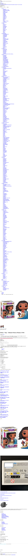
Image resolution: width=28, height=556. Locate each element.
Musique (4, 30)
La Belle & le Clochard (6, 139)
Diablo (4, 249)
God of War (4, 255)
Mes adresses (9, 4)
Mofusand (4, 72)
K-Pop (4, 275)
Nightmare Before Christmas (6, 200)
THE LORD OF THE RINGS (6, 184)
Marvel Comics (5, 29)
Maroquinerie (4, 44)
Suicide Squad (5, 233)
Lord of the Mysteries (5, 105)
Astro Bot (4, 244)
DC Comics (4, 25)
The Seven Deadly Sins (6, 118)
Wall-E (4, 154)
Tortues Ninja (4, 205)
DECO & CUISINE (5, 77)
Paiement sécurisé (4, 514)
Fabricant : (1, 334)
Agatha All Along (5, 211)
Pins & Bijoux (4, 40)
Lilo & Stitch (4, 143)
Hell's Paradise (5, 99)
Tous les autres (5, 278)
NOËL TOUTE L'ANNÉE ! (6, 10)
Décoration (4, 42)
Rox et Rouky (4, 151)
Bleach (4, 86)
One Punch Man (5, 111)
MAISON (4, 125)
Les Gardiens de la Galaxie (6, 227)
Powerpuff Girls (5, 171)
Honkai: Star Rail (5, 256)
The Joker (4, 235)
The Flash (4, 234)
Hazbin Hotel (4, 167)
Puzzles (4, 284)
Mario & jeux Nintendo (6, 259)
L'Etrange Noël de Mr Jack (6, 137)
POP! (3, 23)
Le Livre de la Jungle (5, 141)
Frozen (4, 134)
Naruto (4, 109)
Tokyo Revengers (5, 120)
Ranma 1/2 (4, 113)
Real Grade (4, 52)
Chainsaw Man (5, 88)
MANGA (4, 18)
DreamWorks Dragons (5, 191)
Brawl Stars (4, 246)
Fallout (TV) (4, 163)
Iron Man (4, 226)
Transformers (4, 206)
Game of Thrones (5, 165)
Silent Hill (4, 267)
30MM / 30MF (5, 49)
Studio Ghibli (4, 289)
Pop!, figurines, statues (5, 38)
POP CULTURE (5, 12)
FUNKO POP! (5, 78)
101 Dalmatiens (5, 128)
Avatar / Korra (5, 158)
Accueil (3, 8)
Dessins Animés (5, 26)
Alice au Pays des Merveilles (6, 129)
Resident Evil (4, 266)
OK (7, 7)
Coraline (4, 189)
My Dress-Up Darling (5, 108)
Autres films (4, 156)
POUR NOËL (5, 127)
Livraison (3, 513)
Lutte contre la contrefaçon (5, 523)
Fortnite (4, 254)
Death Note (4, 91)
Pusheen (4, 74)
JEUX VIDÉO (5, 17)
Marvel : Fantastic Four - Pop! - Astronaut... (4, 417)
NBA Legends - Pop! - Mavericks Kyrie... (3, 403)
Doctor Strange (5, 220)
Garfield (4, 166)
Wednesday (4, 181)
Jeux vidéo (4, 28)
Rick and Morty (5, 172)
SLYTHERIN (4, 36)
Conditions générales (4, 515)
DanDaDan (4, 90)
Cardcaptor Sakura (5, 89)
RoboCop (4, 202)
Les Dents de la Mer (5, 190)
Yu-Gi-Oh (4, 271)
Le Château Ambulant (5, 61)
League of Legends (5, 258)
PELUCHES (4, 56)
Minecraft (4, 261)
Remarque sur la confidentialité (5, 516)
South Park (4, 175)
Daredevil (4, 218)
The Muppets (4, 177)
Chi (3, 69)
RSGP (2, 349)
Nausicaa (4, 63)
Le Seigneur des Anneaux (6, 281)
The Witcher (4, 179)
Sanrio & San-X (5, 75)
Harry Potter (4, 27)
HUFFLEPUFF (5, 35)
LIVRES (4, 21)
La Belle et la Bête (5, 138)
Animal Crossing (5, 243)
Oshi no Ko (4, 112)
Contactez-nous (3, 529)
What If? (4, 238)
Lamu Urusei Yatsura (5, 103)
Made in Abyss (5, 106)
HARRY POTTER (4, 33)
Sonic (4, 268)
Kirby (4, 70)
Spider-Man (4, 232)
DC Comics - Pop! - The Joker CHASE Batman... (4, 398)
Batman (4, 214)
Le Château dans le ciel (6, 62)
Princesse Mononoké (5, 60)
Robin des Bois (5, 150)
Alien (3, 186)
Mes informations (5, 4)
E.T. (3, 192)
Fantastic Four (4, 222)
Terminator (4, 204)
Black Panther (4, 215)
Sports (4, 32)
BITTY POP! (4, 24)
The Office (4, 178)
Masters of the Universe (6, 169)
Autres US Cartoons (5, 182)
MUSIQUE (3, 273)
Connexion (16, 4)
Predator (4, 201)
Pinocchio (4, 149)
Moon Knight (4, 229)
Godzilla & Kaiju (5, 194)
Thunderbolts (4, 236)
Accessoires (4, 53)
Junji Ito (4, 101)
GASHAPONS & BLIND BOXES (7, 68)
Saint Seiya (4, 115)
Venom (4, 237)
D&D (4, 19)
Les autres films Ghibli (5, 66)
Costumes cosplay (5, 41)
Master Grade (4, 51)
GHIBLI (3, 54)
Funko (3, 334)
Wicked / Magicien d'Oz (6, 208)
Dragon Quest (4, 250)
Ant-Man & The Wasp (5, 212)
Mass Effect (4, 260)
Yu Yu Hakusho (5, 121)
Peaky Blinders (5, 170)
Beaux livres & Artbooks (6, 288)
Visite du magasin (4, 527)
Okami (4, 263)
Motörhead (4, 277)
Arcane (4, 157)
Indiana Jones (4, 196)
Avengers (4, 213)
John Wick (4, 197)
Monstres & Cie (5, 146)
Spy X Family (4, 117)
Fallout (4, 252)
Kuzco (4, 136)
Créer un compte (20, 4)
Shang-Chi (4, 230)
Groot (4, 223)
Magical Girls (4, 71)
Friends (4, 164)
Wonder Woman (5, 239)
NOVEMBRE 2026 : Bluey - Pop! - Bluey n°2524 (4, 412)
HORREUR (4, 185)
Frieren (4, 95)
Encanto (4, 133)
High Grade (4, 50)
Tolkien (4, 287)
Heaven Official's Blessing (6, 98)
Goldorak (4, 96)
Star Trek (4, 174)
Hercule (4, 135)
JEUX (4, 20)
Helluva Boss (4, 168)
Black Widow (4, 216)
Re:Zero (4, 114)
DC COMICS (4, 210)
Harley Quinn (4, 224)
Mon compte (1, 4)
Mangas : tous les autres (6, 122)
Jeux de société (5, 46)
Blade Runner (4, 188)
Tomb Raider (4, 270)
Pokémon (4, 265)
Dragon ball (4, 93)
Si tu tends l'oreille (5, 65)
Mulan (4, 147)
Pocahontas (4, 148)
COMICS (4, 14)
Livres (4, 47)
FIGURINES (4, 58)
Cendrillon (4, 131)
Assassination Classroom (6, 83)
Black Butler (4, 85)
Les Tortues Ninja (5, 176)
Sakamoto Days (5, 116)
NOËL (4, 37)
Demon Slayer (5, 92)
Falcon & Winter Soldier (6, 221)
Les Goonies (4, 195)
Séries (4, 31)
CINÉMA (4, 13)
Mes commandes (13, 4)
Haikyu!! (4, 97)
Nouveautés (3, 522)
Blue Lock (4, 87)
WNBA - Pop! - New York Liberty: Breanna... (4, 407)
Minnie (4, 145)
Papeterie (4, 45)
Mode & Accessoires (5, 43)
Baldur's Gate (4, 245)
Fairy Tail (4, 94)
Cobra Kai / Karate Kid (6, 162)
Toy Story (4, 152)
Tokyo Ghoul (4, 119)
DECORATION (5, 57)
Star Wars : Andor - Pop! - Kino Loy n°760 (4, 392)
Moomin (4, 73)
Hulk (3, 225)
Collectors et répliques (5, 39)
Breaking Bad (4, 160)
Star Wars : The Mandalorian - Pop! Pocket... (4, 377)
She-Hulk (4, 231)
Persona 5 (4, 264)
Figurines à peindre (5, 282)
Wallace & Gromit (5, 207)
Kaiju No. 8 (4, 102)
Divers (4, 219)
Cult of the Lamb (5, 247)
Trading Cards (4, 280)
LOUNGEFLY (5, 123)
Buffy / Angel (4, 161)
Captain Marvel (5, 217)
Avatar (4, 187)
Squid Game (4, 173)
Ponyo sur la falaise (5, 64)
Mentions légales (4, 517)
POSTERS (4, 81)
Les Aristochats (5, 142)
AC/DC (4, 274)
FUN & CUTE (5, 16)
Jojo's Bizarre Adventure (6, 100)
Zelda (4, 272)
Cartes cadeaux (5, 22)
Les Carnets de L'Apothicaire (6, 104)
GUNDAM (4, 15)
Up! (3, 153)
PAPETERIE (4, 55)
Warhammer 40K (5, 285)
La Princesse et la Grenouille (6, 140)
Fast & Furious (5, 193)
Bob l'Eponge (4, 159)
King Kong (4, 198)
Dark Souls (4, 248)
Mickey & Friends (5, 144)
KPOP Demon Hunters (6, 199)
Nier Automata (5, 110)
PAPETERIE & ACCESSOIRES (7, 126)
